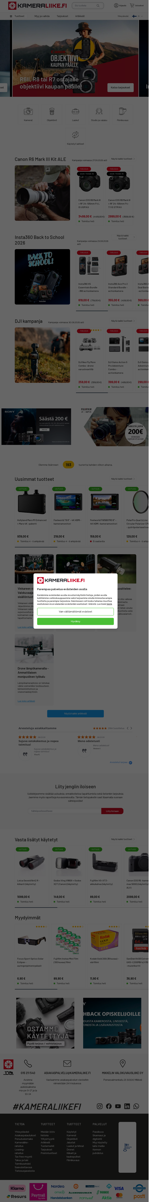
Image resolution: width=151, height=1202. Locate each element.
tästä (108, 604)
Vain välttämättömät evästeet (74, 611)
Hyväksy (74, 621)
